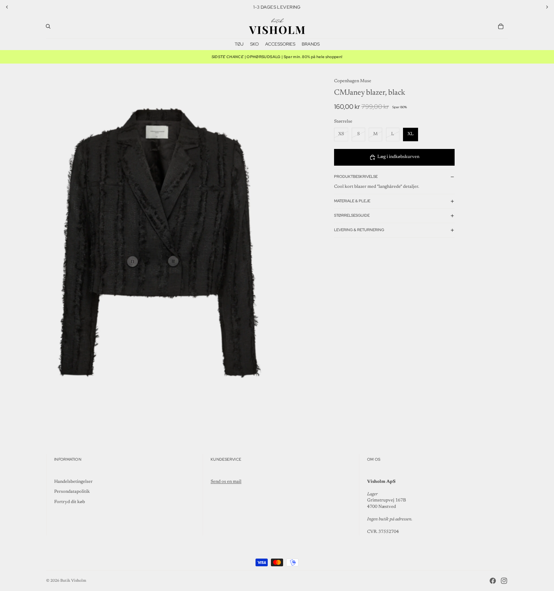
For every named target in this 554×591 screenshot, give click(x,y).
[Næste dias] (547, 7)
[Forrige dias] (7, 7)
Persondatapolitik (72, 492)
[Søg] (48, 26)
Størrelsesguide (352, 215)
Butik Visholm (73, 581)
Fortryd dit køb (69, 502)
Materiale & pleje (352, 201)
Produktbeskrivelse (356, 176)
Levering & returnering (359, 229)
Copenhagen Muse (352, 81)
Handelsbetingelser (73, 482)
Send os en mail (226, 482)
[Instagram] (504, 581)
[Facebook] (493, 581)
